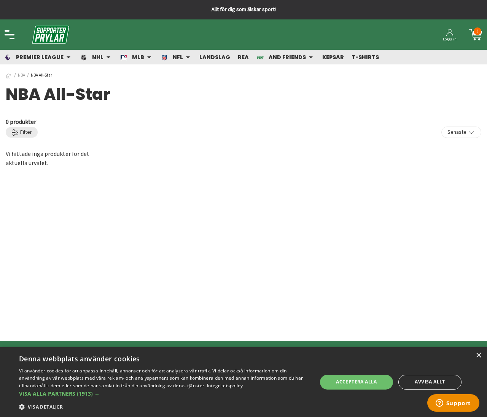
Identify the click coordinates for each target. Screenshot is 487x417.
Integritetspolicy (225, 385)
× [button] (478, 355)
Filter (25, 132)
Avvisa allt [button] (430, 382)
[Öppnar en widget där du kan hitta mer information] (453, 403)
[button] (164, 394)
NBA (21, 75)
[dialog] (243, 382)
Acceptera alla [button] (356, 382)
